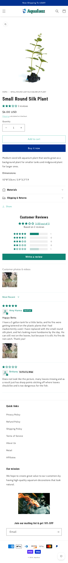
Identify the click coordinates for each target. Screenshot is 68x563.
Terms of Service (14, 435)
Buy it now (34, 148)
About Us (11, 443)
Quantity (6, 121)
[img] (9, 305)
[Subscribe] (58, 532)
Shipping (5, 116)
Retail (9, 450)
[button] (3, 11)
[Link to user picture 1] (10, 350)
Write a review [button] (33, 256)
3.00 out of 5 (42, 223)
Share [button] (9, 206)
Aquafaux (37, 557)
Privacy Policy (13, 414)
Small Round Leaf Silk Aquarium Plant (28, 92)
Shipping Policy (14, 428)
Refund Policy (13, 421)
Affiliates (11, 457)
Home (4, 92)
